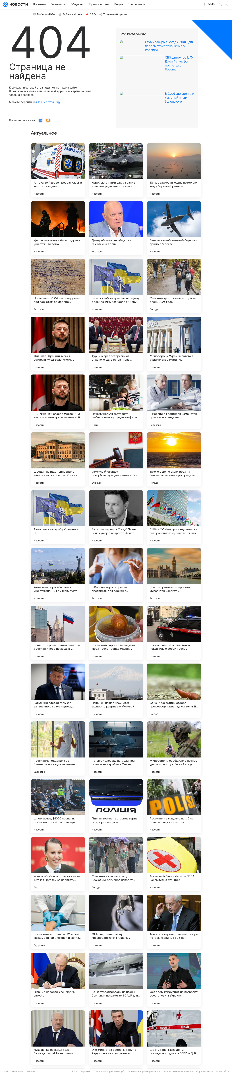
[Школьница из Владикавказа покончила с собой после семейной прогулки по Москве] (174, 633)
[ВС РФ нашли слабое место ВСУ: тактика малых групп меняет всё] (58, 401)
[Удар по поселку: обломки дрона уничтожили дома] (58, 228)
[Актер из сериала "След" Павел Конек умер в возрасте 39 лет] (116, 517)
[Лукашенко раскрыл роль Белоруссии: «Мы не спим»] (58, 1037)
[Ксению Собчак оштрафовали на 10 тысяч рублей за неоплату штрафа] (58, 864)
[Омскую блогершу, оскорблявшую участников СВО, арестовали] (116, 459)
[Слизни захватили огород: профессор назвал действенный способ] (174, 691)
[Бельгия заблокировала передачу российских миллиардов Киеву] (116, 286)
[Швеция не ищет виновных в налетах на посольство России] (58, 459)
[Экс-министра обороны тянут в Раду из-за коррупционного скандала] (116, 1037)
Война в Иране (72, 14)
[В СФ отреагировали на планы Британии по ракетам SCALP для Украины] (116, 980)
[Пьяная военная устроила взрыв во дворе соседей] (116, 806)
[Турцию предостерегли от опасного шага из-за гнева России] (116, 344)
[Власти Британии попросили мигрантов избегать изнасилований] (174, 575)
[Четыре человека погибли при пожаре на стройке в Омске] (116, 748)
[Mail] (5, 4)
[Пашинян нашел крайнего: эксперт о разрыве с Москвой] (116, 691)
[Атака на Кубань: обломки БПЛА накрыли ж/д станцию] (174, 864)
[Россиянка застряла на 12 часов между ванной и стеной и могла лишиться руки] (58, 922)
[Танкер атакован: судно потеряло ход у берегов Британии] (174, 170)
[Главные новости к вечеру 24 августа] (58, 980)
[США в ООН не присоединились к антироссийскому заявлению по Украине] (174, 517)
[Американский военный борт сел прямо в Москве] (174, 228)
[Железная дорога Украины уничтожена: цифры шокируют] (58, 575)
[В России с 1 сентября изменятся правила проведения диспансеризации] (174, 401)
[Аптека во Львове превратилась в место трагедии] (58, 170)
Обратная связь (204, 1071)
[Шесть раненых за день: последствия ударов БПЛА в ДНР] (174, 1037)
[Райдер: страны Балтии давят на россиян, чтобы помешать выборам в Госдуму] (58, 633)
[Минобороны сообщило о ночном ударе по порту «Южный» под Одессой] (174, 748)
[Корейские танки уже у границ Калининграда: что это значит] (116, 170)
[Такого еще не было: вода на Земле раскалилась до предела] (174, 459)
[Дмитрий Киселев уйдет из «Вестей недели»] (116, 228)
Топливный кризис (115, 14)
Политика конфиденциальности (144, 1071)
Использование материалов (178, 1071)
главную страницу (48, 102)
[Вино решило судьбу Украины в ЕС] (58, 517)
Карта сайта (222, 1071)
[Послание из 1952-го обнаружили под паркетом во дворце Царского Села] (58, 286)
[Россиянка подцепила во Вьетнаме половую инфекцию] (58, 748)
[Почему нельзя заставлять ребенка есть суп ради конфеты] (116, 401)
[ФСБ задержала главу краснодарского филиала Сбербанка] (116, 922)
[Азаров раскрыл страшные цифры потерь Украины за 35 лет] (174, 922)
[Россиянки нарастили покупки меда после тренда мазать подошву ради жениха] (116, 633)
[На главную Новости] (18, 4)
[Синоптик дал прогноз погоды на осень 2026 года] (174, 286)
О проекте (85, 1071)
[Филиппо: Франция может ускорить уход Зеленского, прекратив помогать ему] (58, 344)
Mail (6, 1071)
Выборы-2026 (46, 14)
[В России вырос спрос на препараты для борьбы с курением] (116, 575)
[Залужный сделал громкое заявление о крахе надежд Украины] (58, 691)
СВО (93, 14)
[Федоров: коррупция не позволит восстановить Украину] (174, 980)
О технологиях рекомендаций (109, 1071)
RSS (74, 1071)
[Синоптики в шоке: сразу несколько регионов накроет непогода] (116, 864)
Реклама (30, 1071)
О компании (17, 1071)
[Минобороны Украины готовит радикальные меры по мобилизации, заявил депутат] (174, 344)
